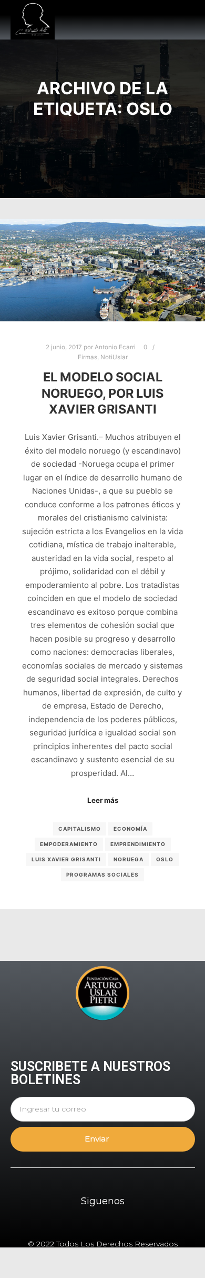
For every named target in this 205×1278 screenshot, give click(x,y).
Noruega (129, 859)
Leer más (102, 800)
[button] (186, 20)
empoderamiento (69, 844)
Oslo (164, 859)
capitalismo (79, 828)
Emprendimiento (138, 844)
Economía (130, 828)
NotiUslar (114, 357)
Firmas (87, 357)
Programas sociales (102, 874)
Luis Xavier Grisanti (66, 859)
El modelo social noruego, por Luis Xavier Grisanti (102, 393)
